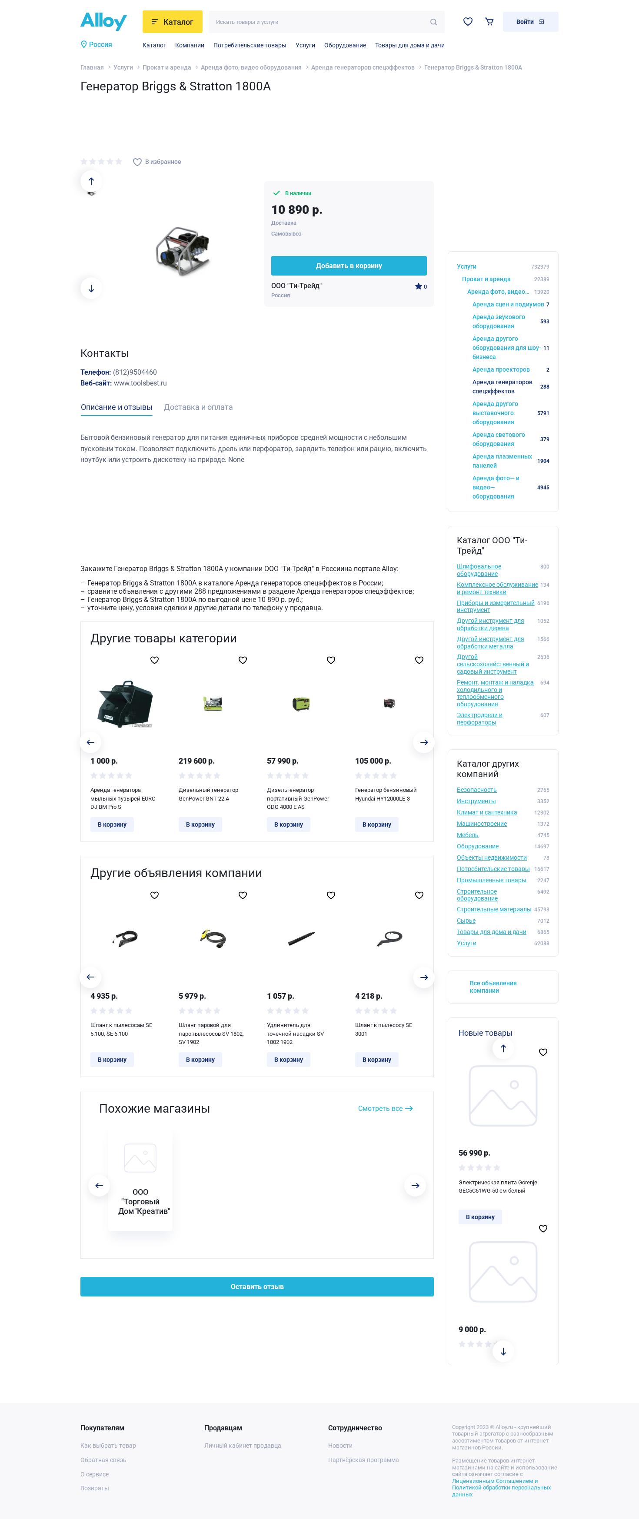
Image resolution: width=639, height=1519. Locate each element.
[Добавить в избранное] (154, 660)
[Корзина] (489, 21)
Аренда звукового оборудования (511, 321)
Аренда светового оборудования (511, 439)
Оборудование (345, 45)
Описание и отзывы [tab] (117, 407)
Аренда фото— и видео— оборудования (511, 487)
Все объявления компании (493, 987)
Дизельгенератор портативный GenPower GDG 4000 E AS (298, 798)
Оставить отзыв (257, 1287)
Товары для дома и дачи (410, 45)
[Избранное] (468, 21)
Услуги (305, 45)
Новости (340, 1445)
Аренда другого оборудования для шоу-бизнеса (511, 347)
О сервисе (94, 1474)
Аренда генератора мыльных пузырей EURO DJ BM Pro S (123, 798)
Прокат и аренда (167, 67)
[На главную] (108, 22)
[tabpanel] (257, 448)
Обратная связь (103, 1459)
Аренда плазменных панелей (511, 461)
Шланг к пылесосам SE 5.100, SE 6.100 (121, 1029)
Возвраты (94, 1488)
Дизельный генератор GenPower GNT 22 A (208, 794)
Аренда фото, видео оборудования (251, 67)
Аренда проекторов (511, 369)
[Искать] (433, 22)
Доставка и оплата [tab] (198, 407)
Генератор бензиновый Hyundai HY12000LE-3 (386, 794)
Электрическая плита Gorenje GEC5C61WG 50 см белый (498, 1186)
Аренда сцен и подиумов (511, 304)
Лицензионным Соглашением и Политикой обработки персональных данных (501, 1488)
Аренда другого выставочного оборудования (511, 412)
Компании (189, 45)
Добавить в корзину (349, 266)
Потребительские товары (249, 45)
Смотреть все (380, 1108)
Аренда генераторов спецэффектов (363, 67)
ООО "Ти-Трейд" (296, 286)
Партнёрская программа (363, 1459)
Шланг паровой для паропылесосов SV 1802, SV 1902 (211, 1033)
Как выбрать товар (108, 1445)
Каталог (154, 45)
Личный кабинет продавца (242, 1445)
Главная (92, 67)
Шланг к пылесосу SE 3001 (383, 1029)
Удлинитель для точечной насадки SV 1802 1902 (295, 1033)
